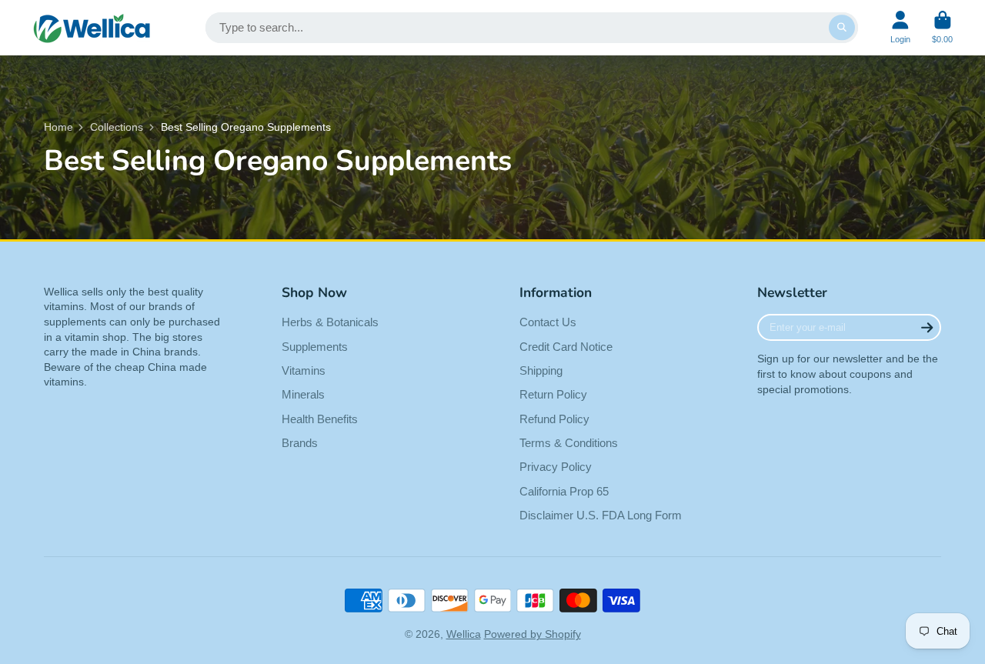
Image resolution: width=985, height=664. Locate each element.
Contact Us (547, 322)
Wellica (463, 634)
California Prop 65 (564, 491)
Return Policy (553, 394)
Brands (300, 442)
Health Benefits (320, 418)
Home (58, 127)
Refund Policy (554, 418)
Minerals (303, 394)
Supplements (315, 346)
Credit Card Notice (566, 346)
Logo (92, 27)
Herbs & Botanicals (330, 322)
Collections (116, 127)
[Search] (842, 28)
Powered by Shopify (532, 634)
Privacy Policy (555, 466)
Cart (942, 27)
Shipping (541, 370)
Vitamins (304, 370)
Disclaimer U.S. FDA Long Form (600, 515)
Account (900, 27)
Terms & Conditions (568, 442)
